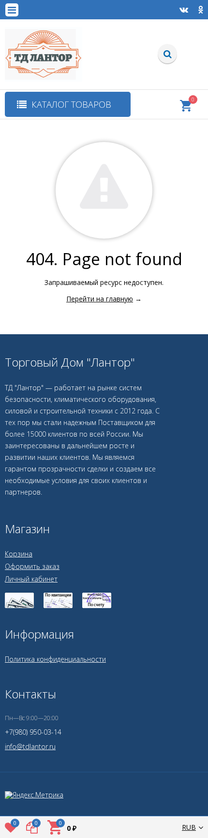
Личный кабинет (31, 578)
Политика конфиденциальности (55, 659)
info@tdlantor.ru (30, 746)
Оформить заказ (32, 566)
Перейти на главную (99, 298)
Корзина (18, 553)
